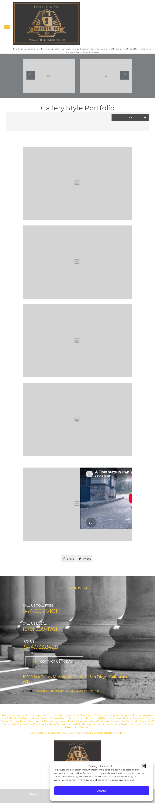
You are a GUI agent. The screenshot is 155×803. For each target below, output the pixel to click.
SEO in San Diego (79, 732)
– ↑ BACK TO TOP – (77, 587)
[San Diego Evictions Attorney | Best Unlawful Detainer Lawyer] (46, 23)
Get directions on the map (82, 690)
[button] (144, 766)
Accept (101, 790)
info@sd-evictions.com (49, 690)
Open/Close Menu (7, 27)
